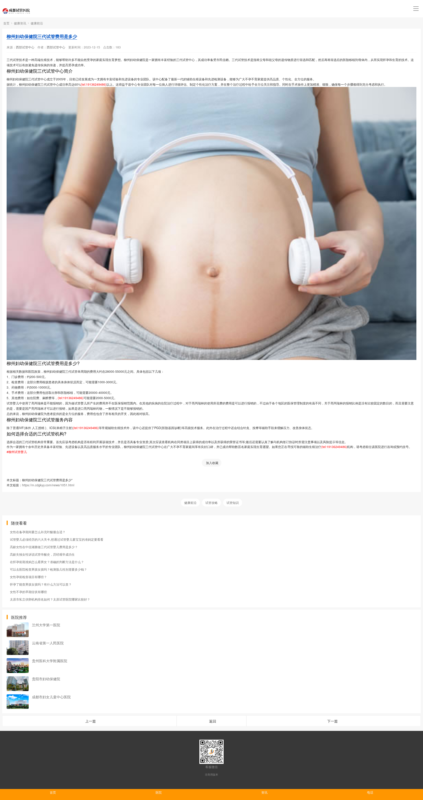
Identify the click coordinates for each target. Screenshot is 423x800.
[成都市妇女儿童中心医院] (18, 701)
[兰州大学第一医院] (18, 629)
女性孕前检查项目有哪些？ (28, 577)
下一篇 (332, 721)
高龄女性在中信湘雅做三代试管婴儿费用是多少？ (44, 547)
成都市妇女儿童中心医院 (51, 696)
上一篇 (90, 721)
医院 (159, 792)
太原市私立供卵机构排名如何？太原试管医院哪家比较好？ (50, 599)
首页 (6, 23)
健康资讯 (20, 23)
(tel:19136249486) (93, 84)
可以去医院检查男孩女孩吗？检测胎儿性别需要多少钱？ (48, 569)
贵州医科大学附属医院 (49, 660)
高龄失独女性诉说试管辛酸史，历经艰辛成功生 (42, 554)
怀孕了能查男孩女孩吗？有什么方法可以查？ (41, 584)
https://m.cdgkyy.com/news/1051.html (48, 485)
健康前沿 (37, 23)
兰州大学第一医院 (46, 624)
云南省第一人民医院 (48, 642)
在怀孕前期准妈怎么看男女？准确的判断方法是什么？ (47, 562)
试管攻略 (211, 502)
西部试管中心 (25, 47)
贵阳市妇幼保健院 (46, 678)
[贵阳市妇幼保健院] (18, 683)
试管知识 (232, 502)
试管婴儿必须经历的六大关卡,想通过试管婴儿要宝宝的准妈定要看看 (56, 539)
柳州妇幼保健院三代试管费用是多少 (42, 36)
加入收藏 (212, 463)
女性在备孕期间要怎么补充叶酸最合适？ (37, 532)
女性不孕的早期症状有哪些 (28, 592)
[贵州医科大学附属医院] (18, 665)
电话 (370, 792)
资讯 (264, 792)
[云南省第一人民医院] (18, 647)
